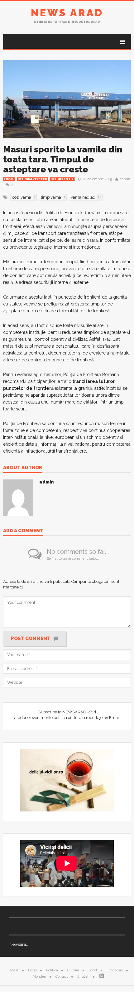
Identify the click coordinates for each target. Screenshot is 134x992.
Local (9, 179)
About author (22, 467)
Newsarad (18, 944)
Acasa (14, 970)
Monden (39, 977)
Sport (93, 970)
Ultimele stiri (62, 179)
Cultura (73, 970)
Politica (52, 970)
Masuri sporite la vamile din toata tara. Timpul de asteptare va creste (62, 159)
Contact (61, 977)
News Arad (67, 12)
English (83, 977)
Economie (115, 970)
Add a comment (23, 530)
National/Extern (32, 179)
